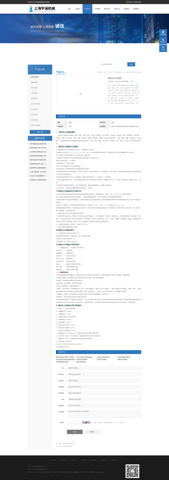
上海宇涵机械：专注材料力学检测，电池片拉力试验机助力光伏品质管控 (39, 172)
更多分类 (40, 132)
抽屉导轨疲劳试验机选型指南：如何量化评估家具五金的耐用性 (39, 160)
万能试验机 (34, 93)
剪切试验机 (34, 88)
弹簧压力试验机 (35, 125)
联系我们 (136, 9)
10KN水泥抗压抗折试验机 (84, 357)
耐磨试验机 (34, 82)
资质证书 (117, 9)
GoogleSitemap (99, 472)
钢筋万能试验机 (81, 362)
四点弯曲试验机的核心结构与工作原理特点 (39, 152)
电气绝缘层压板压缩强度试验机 (65, 359)
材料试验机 (35, 77)
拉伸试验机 (34, 114)
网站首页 (53, 460)
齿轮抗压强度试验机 (103, 357)
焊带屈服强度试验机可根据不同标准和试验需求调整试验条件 (39, 156)
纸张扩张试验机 (35, 104)
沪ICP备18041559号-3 (66, 472)
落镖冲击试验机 (122, 359)
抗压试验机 (34, 109)
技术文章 (107, 9)
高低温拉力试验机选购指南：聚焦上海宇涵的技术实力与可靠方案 (39, 180)
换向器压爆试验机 (81, 359)
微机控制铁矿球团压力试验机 (65, 357)
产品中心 (87, 9)
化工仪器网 (90, 472)
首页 (69, 9)
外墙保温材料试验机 (62, 362)
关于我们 (63, 460)
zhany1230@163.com (38, 466)
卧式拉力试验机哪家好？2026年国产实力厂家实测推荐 (39, 176)
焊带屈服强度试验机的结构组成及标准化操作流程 (39, 144)
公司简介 (78, 9)
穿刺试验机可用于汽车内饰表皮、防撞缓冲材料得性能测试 (39, 148)
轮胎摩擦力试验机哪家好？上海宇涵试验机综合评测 (39, 168)
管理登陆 (76, 472)
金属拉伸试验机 (67, 446)
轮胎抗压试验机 (102, 359)
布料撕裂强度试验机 (68, 443)
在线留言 (126, 9)
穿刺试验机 (34, 98)
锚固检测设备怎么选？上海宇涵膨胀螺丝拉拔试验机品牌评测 (39, 164)
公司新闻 (97, 9)
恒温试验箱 (34, 120)
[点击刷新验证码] (86, 422)
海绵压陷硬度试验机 (124, 357)
